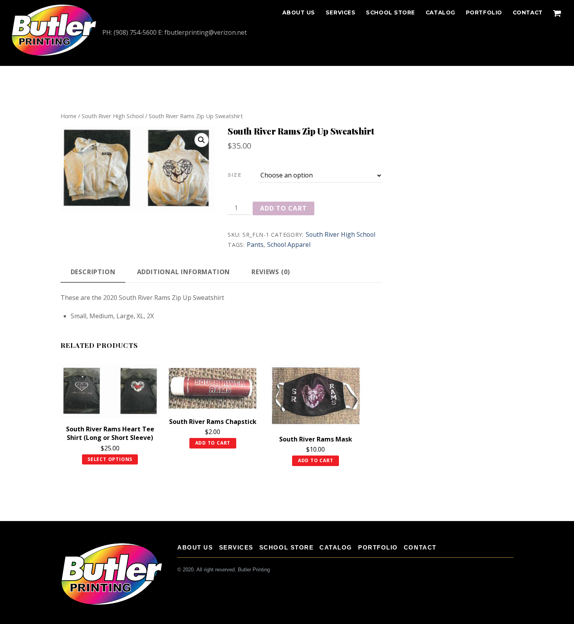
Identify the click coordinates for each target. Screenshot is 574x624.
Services (340, 12)
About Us (298, 12)
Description (93, 272)
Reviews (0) (270, 272)
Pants (255, 244)
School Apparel (288, 244)
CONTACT (528, 12)
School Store (390, 12)
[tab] (93, 272)
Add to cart (283, 208)
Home (69, 116)
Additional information (183, 272)
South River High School (113, 116)
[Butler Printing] (54, 54)
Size (234, 175)
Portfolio (484, 12)
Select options (109, 459)
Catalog (440, 12)
